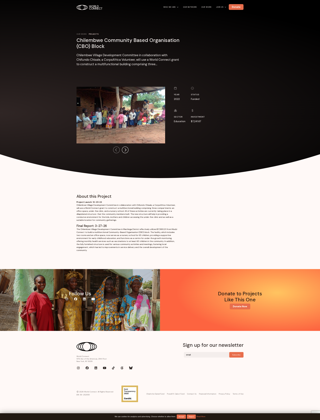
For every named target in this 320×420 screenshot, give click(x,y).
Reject (191, 417)
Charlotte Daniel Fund (155, 394)
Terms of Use (238, 394)
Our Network (190, 7)
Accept (181, 417)
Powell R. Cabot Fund (175, 394)
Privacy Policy (224, 394)
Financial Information (207, 394)
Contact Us (191, 394)
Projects (94, 34)
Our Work (206, 7)
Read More (201, 416)
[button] (125, 150)
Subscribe (236, 355)
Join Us (220, 7)
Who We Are (169, 7)
